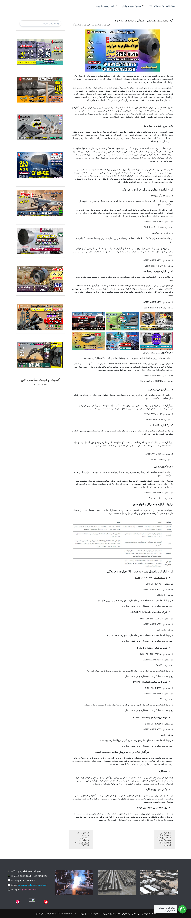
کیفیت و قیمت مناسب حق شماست (40, 381)
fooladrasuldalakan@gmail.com (32, 885)
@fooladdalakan (29, 889)
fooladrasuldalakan (67, 913)
